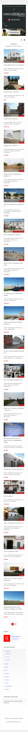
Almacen (8, 653)
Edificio (6, 664)
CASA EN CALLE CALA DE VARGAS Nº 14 (13, 469)
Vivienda (7, 689)
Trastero (7, 679)
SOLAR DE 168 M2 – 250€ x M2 (11, 92)
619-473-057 (15, 20)
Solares (7, 673)
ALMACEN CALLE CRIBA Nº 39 (11, 145)
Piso (6, 670)
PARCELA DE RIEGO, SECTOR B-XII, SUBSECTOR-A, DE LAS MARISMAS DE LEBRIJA (13, 440)
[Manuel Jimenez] (7, 638)
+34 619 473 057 (14, 639)
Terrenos (7, 676)
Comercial (7, 651)
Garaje (6, 667)
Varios (6, 683)
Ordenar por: (14, 44)
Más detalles (14, 70)
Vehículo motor (8, 686)
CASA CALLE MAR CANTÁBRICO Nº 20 (13, 380)
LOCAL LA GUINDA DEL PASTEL (11, 551)
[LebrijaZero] (14, 14)
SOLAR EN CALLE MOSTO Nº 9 (11, 119)
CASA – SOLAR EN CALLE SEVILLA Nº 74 (13, 523)
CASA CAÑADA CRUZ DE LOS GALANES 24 (14, 65)
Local (7, 656)
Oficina (8, 660)
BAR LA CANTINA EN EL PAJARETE (12, 234)
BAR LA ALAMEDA (8, 496)
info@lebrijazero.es (19, 6)
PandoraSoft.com (17, 721)
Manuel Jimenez (15, 636)
